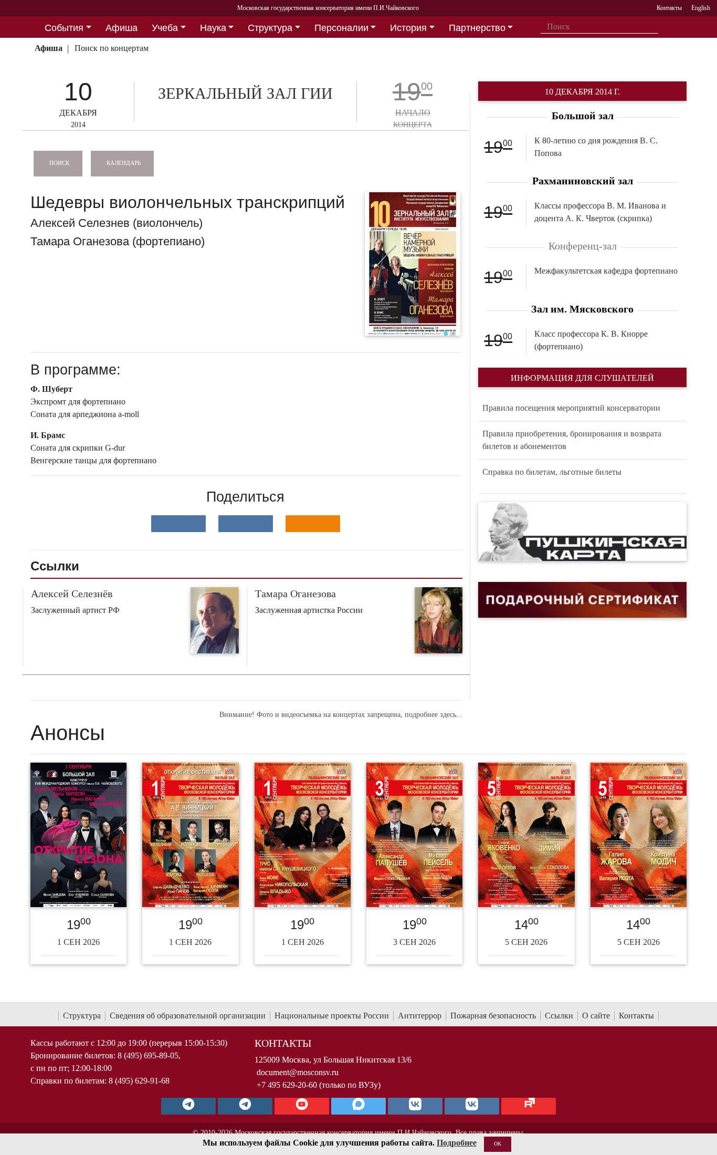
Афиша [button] (122, 28)
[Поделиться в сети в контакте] (178, 523)
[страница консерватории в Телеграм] (188, 1106)
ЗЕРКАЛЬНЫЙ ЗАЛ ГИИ (245, 93)
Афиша (48, 48)
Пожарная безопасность (493, 1015)
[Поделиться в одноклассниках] (313, 523)
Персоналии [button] (341, 28)
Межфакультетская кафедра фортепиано (606, 270)
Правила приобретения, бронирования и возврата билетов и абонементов (571, 440)
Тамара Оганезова (295, 593)
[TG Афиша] (245, 1106)
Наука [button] (213, 28)
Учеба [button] (165, 28)
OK (497, 1144)
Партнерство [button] (477, 28)
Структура (82, 1015)
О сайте (596, 1015)
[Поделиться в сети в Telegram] (245, 523)
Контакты (636, 1015)
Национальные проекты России (332, 1015)
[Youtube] (302, 1106)
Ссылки (559, 1015)
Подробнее (457, 1142)
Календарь (124, 163)
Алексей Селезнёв (71, 593)
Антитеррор (419, 1015)
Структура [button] (270, 28)
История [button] (408, 28)
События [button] (64, 28)
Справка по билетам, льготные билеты (551, 471)
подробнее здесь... (433, 715)
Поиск (59, 163)
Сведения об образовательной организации (188, 1015)
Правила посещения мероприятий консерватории (571, 407)
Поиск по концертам (112, 48)
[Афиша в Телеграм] (528, 1106)
